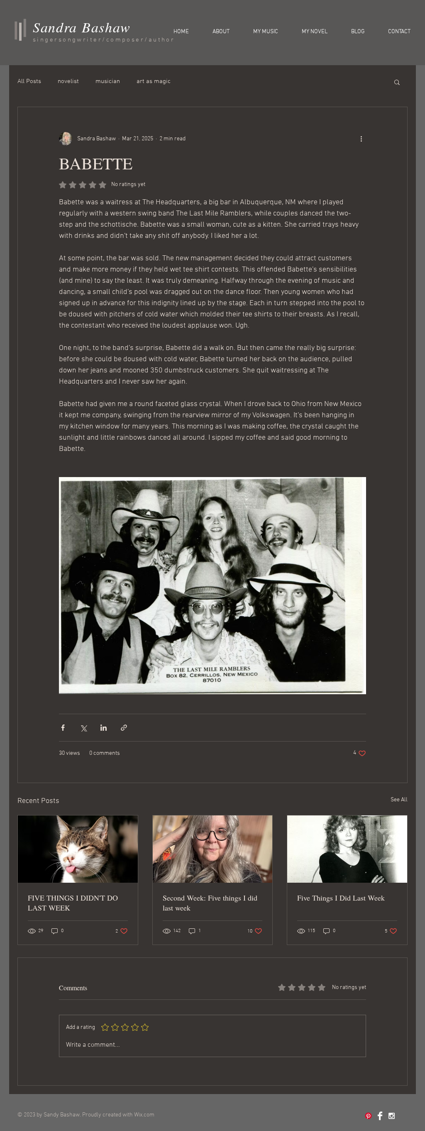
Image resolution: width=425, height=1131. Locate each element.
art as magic (154, 81)
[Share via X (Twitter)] (83, 728)
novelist (68, 81)
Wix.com (144, 1115)
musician (107, 81)
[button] (397, 81)
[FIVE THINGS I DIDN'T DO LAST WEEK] (78, 849)
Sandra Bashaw (82, 26)
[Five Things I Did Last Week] (347, 849)
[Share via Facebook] (63, 728)
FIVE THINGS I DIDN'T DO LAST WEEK (73, 903)
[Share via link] (124, 728)
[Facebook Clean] (380, 1115)
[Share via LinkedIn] (103, 728)
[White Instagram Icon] (391, 1115)
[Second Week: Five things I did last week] (213, 849)
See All (399, 799)
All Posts (29, 81)
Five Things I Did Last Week (341, 898)
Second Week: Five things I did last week (210, 903)
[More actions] (361, 139)
